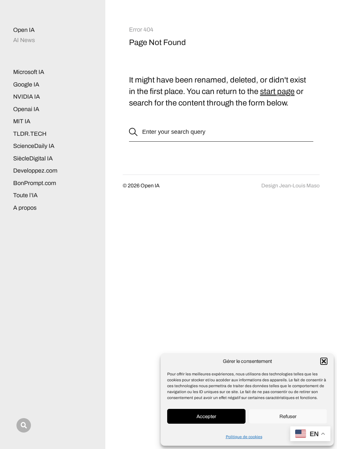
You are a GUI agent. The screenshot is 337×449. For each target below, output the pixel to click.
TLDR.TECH (29, 133)
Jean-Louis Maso (299, 185)
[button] (324, 361)
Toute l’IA (25, 195)
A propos (25, 207)
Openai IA (26, 109)
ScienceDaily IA (33, 146)
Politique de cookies (244, 437)
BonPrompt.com (34, 183)
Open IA (24, 30)
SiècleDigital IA (33, 158)
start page (277, 91)
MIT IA (21, 121)
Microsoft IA (28, 72)
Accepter (206, 416)
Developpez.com (35, 170)
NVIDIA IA (26, 96)
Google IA (26, 84)
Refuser (288, 416)
